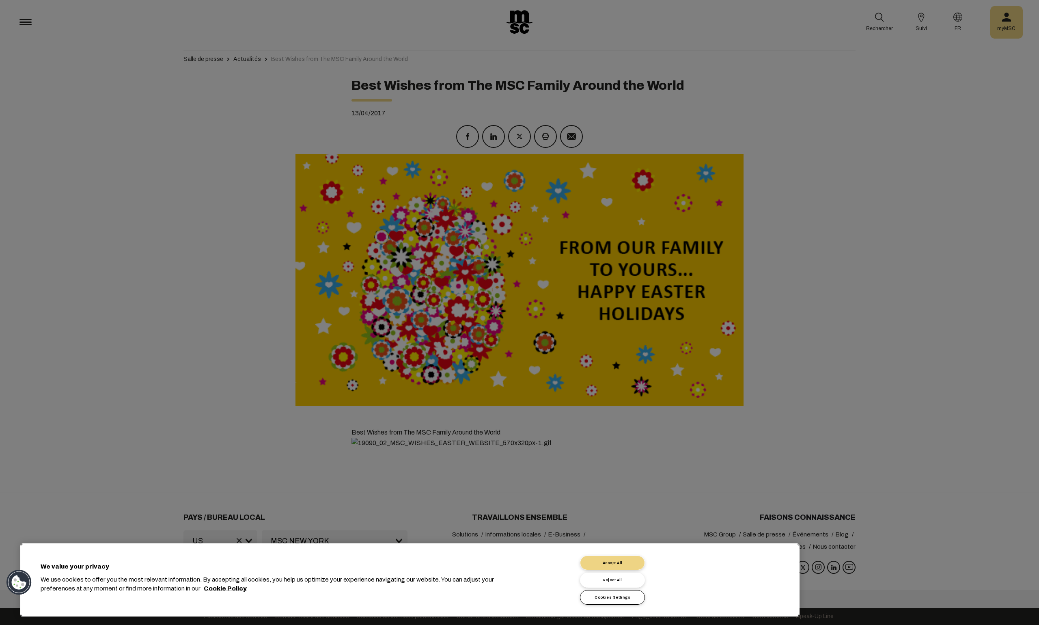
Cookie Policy (225, 588)
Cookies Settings (612, 597)
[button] (19, 582)
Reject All (612, 580)
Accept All (613, 563)
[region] (410, 580)
